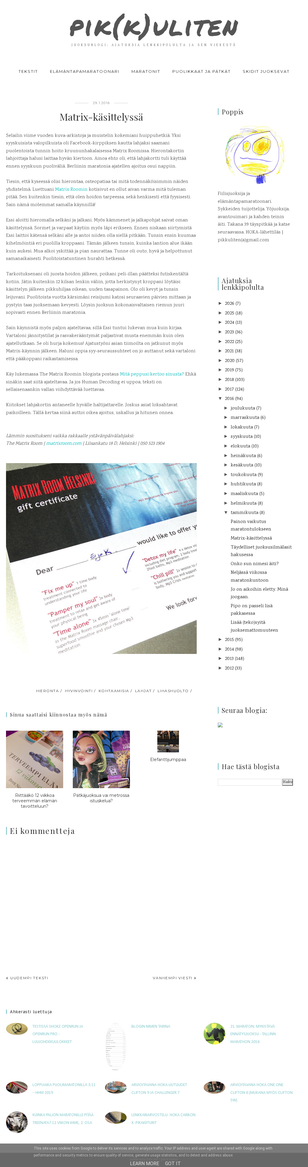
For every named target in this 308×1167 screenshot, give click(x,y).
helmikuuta (244, 503)
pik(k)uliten (154, 25)
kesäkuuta (242, 465)
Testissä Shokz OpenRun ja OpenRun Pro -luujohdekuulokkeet (57, 1034)
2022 (229, 342)
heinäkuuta (243, 456)
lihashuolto (173, 691)
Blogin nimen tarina (150, 1026)
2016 (229, 398)
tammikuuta (244, 512)
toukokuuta (244, 475)
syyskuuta (242, 436)
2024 (229, 322)
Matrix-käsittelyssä (251, 538)
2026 (229, 303)
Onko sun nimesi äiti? (255, 564)
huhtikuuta (243, 484)
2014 (229, 649)
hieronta (47, 691)
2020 (230, 361)
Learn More (144, 1163)
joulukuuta (243, 408)
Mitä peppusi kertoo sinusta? (152, 374)
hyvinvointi (79, 691)
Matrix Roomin (71, 189)
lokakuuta (242, 427)
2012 (229, 668)
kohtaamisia (114, 691)
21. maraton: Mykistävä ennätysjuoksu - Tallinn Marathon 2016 (253, 1034)
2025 (229, 313)
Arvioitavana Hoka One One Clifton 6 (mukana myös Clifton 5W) (261, 1093)
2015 (229, 639)
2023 (229, 332)
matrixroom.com (64, 443)
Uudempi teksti (29, 978)
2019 (229, 370)
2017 (229, 389)
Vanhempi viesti (172, 978)
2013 (229, 658)
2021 (229, 351)
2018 (229, 379)
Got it (173, 1163)
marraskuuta (245, 417)
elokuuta (240, 446)
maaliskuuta (244, 494)
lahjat (143, 691)
